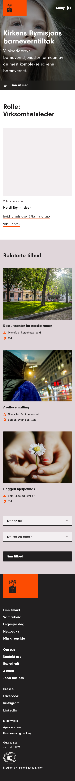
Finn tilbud (14, 556)
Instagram (11, 703)
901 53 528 (11, 224)
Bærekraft (11, 664)
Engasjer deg (13, 624)
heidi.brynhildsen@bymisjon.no (26, 216)
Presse (8, 689)
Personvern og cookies (17, 733)
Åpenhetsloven (12, 727)
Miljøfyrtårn (10, 721)
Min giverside (14, 638)
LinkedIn (10, 710)
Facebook (11, 696)
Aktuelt (8, 671)
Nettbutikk (11, 631)
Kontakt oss (12, 657)
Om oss (9, 650)
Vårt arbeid (12, 617)
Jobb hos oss (13, 678)
